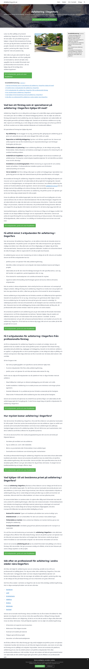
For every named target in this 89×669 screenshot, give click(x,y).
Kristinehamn (10, 596)
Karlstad (8, 609)
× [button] (87, 659)
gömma (22, 83)
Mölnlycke (9, 606)
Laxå (7, 593)
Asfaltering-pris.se (10, 2)
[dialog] (44, 663)
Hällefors (9, 599)
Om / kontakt (72, 2)
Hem (58, 2)
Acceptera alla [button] (39, 666)
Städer (64, 2)
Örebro (8, 603)
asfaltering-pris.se (52, 186)
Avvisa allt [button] (50, 666)
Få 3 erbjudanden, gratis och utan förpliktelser (44, 19)
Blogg (80, 2)
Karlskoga (9, 589)
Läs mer (58, 663)
